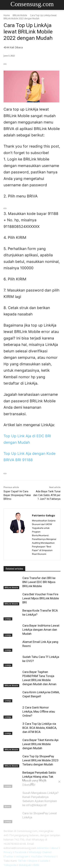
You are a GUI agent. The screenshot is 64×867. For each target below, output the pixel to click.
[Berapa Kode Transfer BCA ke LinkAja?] (12, 614)
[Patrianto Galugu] (17, 534)
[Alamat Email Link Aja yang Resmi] (12, 646)
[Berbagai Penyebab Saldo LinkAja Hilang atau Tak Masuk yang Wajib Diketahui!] (12, 776)
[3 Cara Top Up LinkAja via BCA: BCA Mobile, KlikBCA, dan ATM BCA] (12, 728)
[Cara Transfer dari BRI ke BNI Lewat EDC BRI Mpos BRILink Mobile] (12, 582)
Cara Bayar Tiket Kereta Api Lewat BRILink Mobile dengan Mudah (40, 744)
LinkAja (8, 619)
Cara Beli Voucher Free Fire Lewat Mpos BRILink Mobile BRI (40, 598)
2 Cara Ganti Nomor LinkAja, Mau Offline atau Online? (38, 711)
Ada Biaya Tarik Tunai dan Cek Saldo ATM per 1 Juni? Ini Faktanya (46, 495)
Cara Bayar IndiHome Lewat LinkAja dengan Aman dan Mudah (40, 629)
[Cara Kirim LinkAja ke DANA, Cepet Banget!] (12, 696)
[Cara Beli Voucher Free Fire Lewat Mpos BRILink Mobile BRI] (12, 598)
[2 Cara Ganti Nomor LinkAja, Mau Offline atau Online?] (12, 711)
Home (7, 15)
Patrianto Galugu (43, 515)
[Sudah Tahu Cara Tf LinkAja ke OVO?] (12, 661)
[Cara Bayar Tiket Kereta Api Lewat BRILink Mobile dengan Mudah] (12, 744)
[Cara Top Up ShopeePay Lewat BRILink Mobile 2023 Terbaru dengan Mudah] (12, 760)
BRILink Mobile (20, 15)
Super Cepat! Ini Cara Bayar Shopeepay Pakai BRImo (17, 495)
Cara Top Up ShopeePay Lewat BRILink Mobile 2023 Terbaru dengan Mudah (40, 760)
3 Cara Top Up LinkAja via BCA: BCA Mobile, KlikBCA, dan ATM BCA (39, 728)
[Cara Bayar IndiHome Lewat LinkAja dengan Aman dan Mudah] (12, 629)
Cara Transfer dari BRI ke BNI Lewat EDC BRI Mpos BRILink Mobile (38, 582)
